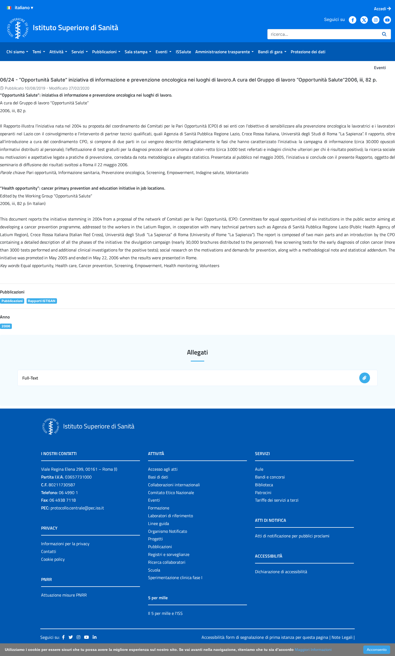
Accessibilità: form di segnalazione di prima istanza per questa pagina (265, 637)
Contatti (48, 551)
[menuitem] (17, 51)
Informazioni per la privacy (65, 543)
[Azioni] (9, 8)
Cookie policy (53, 559)
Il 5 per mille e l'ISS (165, 613)
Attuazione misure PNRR (64, 595)
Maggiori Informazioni (313, 649)
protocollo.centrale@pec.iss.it (77, 508)
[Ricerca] (384, 34)
